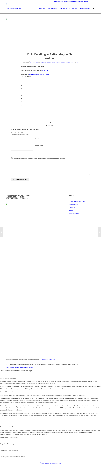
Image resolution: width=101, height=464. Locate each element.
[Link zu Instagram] (93, 1)
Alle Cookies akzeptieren (13, 367)
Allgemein (43, 62)
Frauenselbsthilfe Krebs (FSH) (77, 201)
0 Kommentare (34, 62)
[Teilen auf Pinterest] (23, 89)
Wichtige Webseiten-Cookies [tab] (8, 392)
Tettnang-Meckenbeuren (53, 62)
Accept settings (44, 463)
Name (37, 139)
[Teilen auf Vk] (23, 98)
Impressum (45, 359)
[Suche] (93, 8)
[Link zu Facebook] (90, 1)
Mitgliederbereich (74, 213)
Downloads (72, 207)
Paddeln (47, 74)
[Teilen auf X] (23, 82)
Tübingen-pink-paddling (66, 62)
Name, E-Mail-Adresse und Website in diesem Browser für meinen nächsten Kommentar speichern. (39, 158)
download (45, 70)
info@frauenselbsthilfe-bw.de (75, 1)
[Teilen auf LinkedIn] (23, 92)
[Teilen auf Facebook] (23, 79)
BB (77, 62)
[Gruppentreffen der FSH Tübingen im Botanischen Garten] (99, 232)
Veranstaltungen (73, 204)
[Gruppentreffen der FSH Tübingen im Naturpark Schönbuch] (1, 232)
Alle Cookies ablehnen (26, 367)
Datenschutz (52, 359)
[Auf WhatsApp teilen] (23, 85)
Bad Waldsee (40, 74)
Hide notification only (55, 463)
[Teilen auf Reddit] (23, 102)
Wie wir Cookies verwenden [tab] (8, 378)
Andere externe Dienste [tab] (6, 427)
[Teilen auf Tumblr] (23, 95)
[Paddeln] (50, 34)
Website (37, 152)
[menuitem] (42, 8)
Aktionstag (32, 74)
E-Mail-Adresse (39, 145)
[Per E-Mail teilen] (23, 105)
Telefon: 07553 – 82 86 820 (60, 1)
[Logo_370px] (13, 8)
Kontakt (86, 1)
